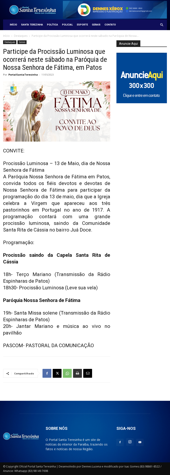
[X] (57, 373)
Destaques (20, 36)
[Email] (87, 373)
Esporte (82, 24)
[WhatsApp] (67, 373)
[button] (161, 25)
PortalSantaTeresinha (23, 74)
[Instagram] (129, 442)
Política (52, 24)
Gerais (96, 24)
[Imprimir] (77, 373)
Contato (110, 24)
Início (13, 24)
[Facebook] (46, 373)
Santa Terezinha (32, 24)
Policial (67, 24)
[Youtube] (139, 442)
